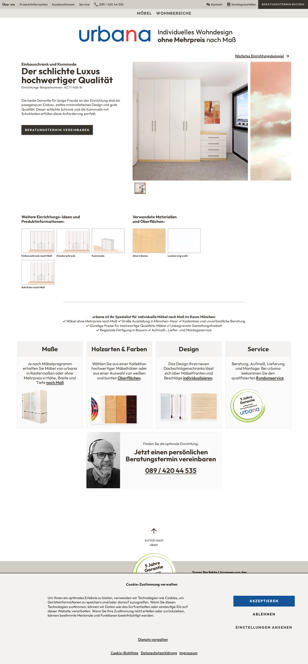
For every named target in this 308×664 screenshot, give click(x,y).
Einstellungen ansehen (264, 627)
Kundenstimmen (63, 4)
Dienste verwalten (153, 639)
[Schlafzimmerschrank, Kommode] (212, 121)
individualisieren (197, 377)
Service (84, 4)
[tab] (140, 188)
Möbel (144, 13)
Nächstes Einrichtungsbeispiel (259, 56)
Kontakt (216, 4)
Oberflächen (129, 377)
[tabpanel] (212, 121)
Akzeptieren (264, 601)
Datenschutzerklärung (159, 653)
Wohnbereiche (173, 13)
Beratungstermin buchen (283, 4)
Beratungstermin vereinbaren (57, 130)
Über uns (8, 4)
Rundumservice (270, 377)
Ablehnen (264, 614)
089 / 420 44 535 (111, 4)
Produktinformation (33, 4)
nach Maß (55, 382)
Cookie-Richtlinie (124, 653)
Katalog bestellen (243, 4)
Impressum (189, 653)
